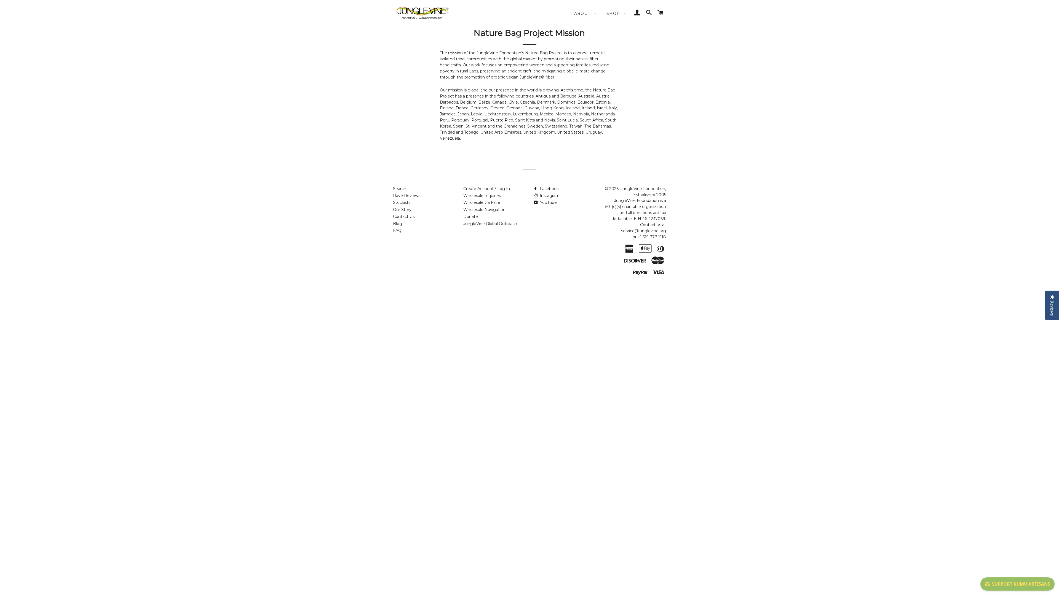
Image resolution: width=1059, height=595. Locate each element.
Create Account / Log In (486, 188)
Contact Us (403, 216)
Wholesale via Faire (481, 202)
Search (399, 188)
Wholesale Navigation (484, 209)
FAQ (397, 230)
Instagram (549, 195)
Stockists (401, 202)
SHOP (614, 13)
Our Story (402, 209)
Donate (470, 216)
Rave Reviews (406, 195)
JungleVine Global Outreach (490, 223)
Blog (397, 223)
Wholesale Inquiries (482, 195)
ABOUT (583, 13)
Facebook (549, 188)
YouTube (548, 202)
